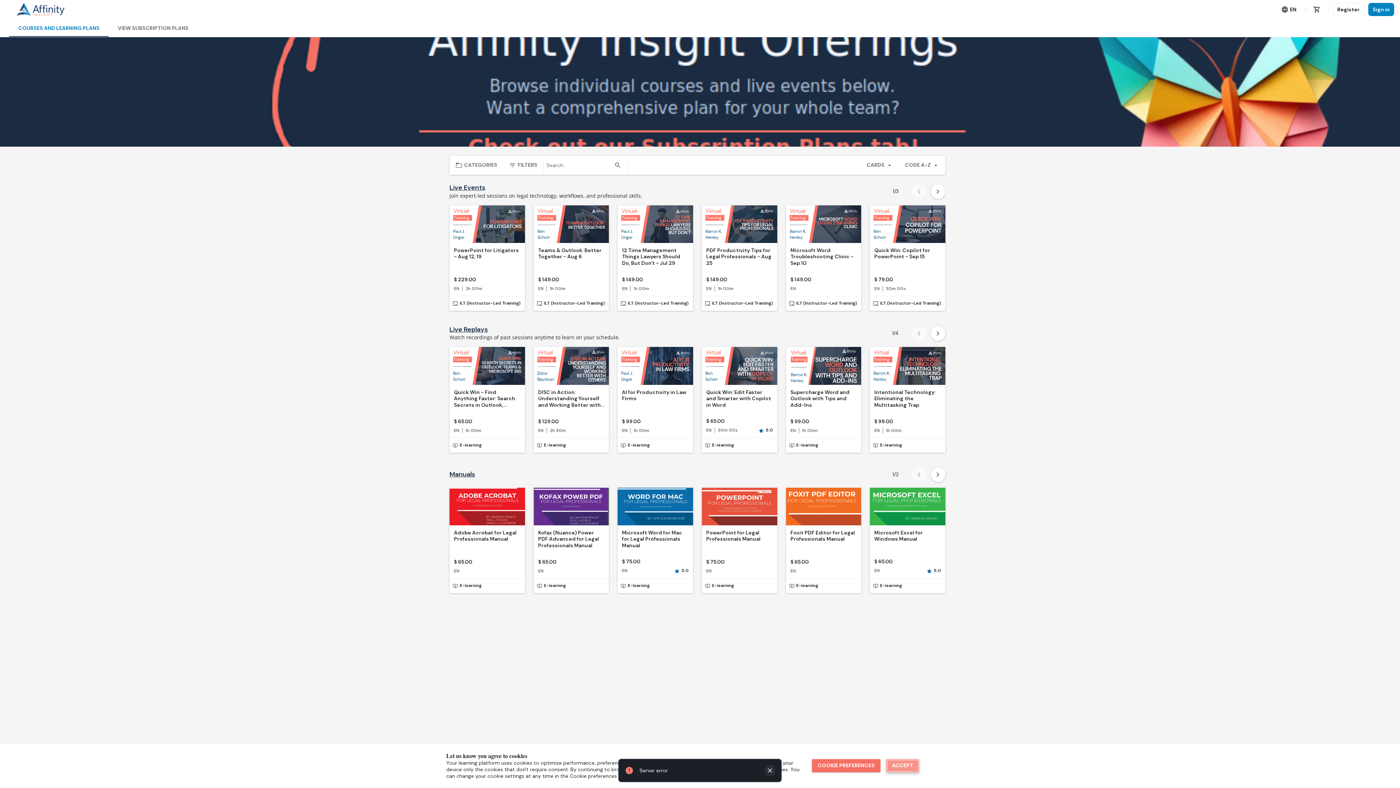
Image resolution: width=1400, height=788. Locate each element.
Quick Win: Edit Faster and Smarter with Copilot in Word (738, 398)
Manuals (462, 474)
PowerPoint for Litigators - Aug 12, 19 (486, 253)
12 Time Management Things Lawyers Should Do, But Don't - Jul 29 (651, 256)
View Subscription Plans (153, 28)
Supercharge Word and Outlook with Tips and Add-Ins (819, 398)
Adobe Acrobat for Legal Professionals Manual (485, 536)
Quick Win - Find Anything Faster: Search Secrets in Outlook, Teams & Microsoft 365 (484, 399)
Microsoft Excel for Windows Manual (898, 536)
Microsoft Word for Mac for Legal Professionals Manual (652, 539)
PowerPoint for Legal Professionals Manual (733, 536)
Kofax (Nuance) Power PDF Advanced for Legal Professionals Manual (568, 539)
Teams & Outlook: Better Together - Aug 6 (570, 253)
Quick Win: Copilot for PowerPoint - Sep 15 (902, 253)
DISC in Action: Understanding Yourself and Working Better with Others (569, 399)
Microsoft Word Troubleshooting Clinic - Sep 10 (821, 256)
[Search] (617, 165)
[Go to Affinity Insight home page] (40, 9)
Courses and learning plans (59, 28)
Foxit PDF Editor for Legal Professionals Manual (822, 536)
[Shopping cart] (1316, 9)
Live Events (467, 188)
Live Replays (469, 329)
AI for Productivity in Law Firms (654, 395)
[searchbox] (579, 165)
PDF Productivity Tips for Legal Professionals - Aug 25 (738, 256)
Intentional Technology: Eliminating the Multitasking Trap (905, 398)
